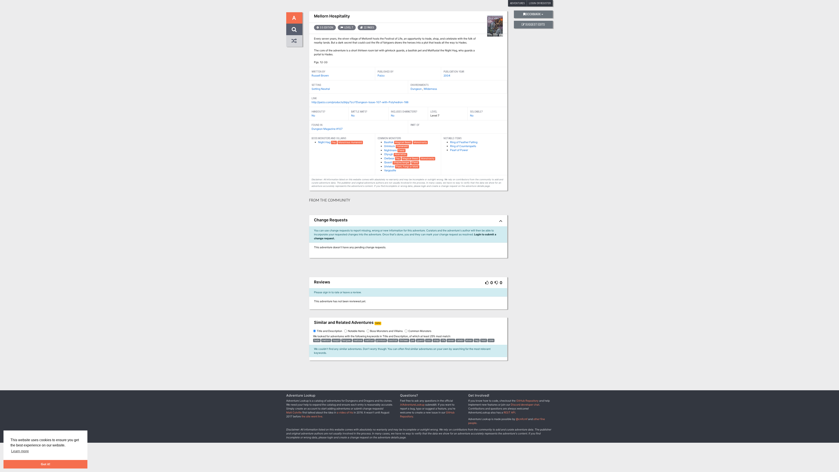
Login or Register (540, 3)
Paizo (381, 75)
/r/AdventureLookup (412, 404)
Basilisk (389, 142)
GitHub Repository (527, 400)
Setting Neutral (321, 88)
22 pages (368, 27)
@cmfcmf (521, 419)
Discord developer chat (525, 404)
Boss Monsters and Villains (386, 331)
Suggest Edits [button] (535, 24)
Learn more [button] (20, 451)
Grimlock (390, 146)
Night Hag (324, 142)
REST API (509, 412)
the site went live (312, 416)
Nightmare (390, 150)
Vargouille (390, 170)
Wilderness (430, 88)
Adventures (517, 3)
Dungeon (416, 88)
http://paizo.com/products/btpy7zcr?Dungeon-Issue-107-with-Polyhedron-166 (360, 102)
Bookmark (533, 14)
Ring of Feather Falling (463, 142)
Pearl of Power (459, 150)
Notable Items (356, 331)
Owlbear (389, 158)
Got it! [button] (45, 464)
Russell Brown (320, 75)
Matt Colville (294, 412)
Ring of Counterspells (463, 146)
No (313, 115)
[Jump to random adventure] (294, 41)
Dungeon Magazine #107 (327, 128)
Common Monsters (419, 331)
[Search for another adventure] (294, 29)
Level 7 (348, 27)
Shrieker (389, 166)
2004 (447, 75)
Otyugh (389, 154)
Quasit (388, 162)
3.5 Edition (326, 27)
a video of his (345, 412)
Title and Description (329, 331)
